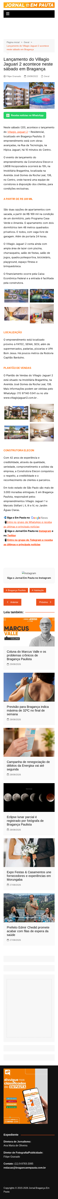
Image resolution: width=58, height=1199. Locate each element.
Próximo (43, 602)
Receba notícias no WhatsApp (27, 115)
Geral (46, 76)
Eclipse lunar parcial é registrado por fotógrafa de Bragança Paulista (25, 820)
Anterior (14, 602)
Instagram (45, 530)
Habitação (39, 590)
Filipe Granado (13, 76)
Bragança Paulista (17, 590)
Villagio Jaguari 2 (17, 131)
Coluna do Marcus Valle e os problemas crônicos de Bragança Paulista (26, 655)
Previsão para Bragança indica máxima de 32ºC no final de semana (28, 710)
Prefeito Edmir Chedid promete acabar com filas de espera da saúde (28, 931)
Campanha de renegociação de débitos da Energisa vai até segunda (28, 765)
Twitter (11, 535)
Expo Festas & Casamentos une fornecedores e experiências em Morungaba (29, 875)
